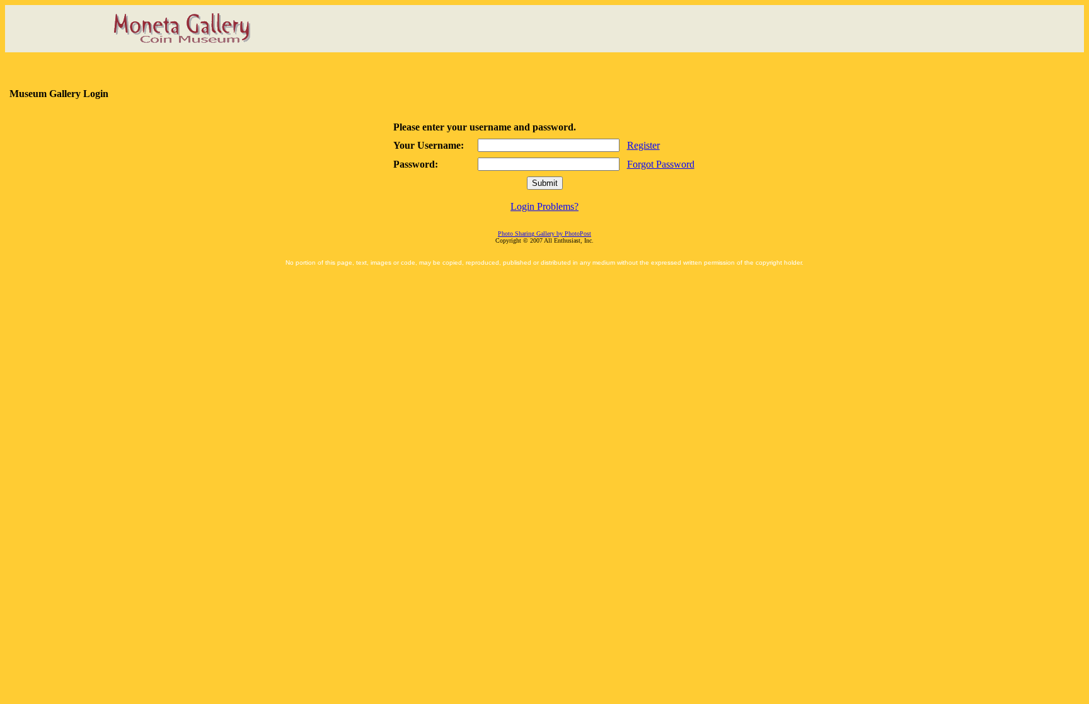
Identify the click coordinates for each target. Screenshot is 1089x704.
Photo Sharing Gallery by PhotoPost (544, 233)
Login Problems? (544, 206)
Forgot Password (660, 164)
